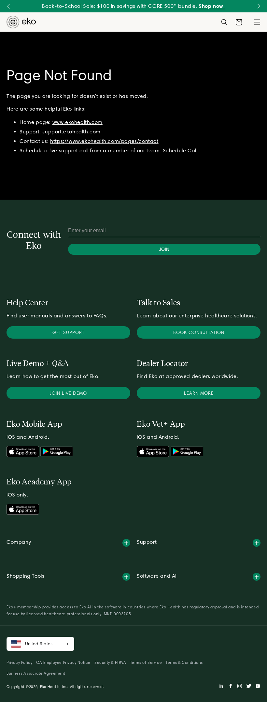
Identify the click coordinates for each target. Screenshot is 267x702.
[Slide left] (8, 6)
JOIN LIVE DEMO (68, 393)
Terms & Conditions (184, 662)
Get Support (68, 332)
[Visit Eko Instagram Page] (239, 686)
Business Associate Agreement (36, 673)
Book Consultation (198, 332)
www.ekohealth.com (77, 122)
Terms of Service (146, 662)
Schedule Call (180, 150)
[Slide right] (258, 6)
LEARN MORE (199, 393)
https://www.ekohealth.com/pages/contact (104, 141)
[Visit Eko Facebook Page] (230, 686)
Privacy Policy (19, 662)
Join (164, 249)
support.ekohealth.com (71, 132)
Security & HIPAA (110, 662)
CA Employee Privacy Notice (63, 662)
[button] (257, 22)
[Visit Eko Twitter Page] (248, 686)
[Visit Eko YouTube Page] (257, 686)
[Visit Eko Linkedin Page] (221, 686)
